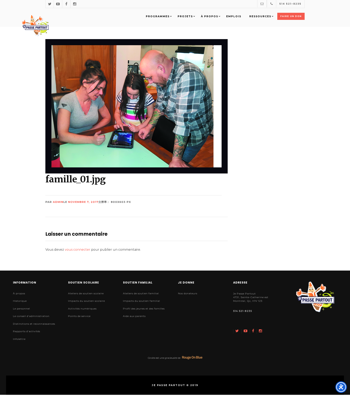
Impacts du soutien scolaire (86, 300)
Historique (20, 300)
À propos (19, 293)
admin (58, 201)
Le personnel (21, 308)
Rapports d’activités (26, 331)
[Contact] (262, 3)
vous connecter (77, 250)
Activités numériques (82, 308)
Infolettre (19, 338)
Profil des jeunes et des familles (144, 308)
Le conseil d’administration (31, 316)
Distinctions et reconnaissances (34, 323)
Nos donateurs (187, 293)
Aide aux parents (134, 316)
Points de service (79, 316)
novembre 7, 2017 (83, 201)
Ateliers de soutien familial (141, 293)
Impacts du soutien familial (141, 300)
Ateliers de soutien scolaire (86, 293)
